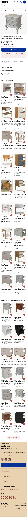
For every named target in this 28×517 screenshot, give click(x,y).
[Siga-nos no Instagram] (2, 497)
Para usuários (6, 476)
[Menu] (24, 2)
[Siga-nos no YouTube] (10, 497)
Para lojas (5, 481)
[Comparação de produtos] (14, 2)
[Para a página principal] (4, 2)
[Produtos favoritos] (17, 2)
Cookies (24, 503)
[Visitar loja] (13, 23)
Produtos (4, 490)
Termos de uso (22, 507)
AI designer (14, 490)
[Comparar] (11, 87)
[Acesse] (20, 2)
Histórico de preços (6, 67)
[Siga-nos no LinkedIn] (14, 497)
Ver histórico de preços (7, 46)
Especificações (5, 74)
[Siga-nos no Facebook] (6, 497)
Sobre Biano (5, 471)
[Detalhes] (11, 95)
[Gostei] (11, 84)
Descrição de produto (7, 70)
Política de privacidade (20, 505)
